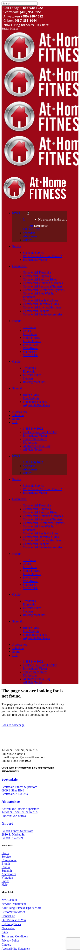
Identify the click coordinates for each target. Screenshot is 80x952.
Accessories (9, 874)
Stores (5, 853)
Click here (42, 25)
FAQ (5, 932)
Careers (6, 944)
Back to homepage (13, 725)
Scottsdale (9, 779)
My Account (9, 899)
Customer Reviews (13, 912)
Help (5, 884)
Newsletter (8, 928)
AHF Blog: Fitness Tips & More (21, 907)
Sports (5, 881)
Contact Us (8, 916)
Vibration (7, 877)
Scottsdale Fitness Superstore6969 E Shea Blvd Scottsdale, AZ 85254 (19, 790)
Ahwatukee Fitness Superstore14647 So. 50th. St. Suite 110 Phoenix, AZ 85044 (20, 812)
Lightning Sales (11, 924)
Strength (7, 870)
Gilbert (7, 823)
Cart (31, 226)
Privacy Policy (10, 940)
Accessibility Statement (16, 948)
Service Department (14, 903)
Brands (6, 863)
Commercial (9, 860)
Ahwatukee (11, 801)
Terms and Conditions (15, 936)
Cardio (6, 867)
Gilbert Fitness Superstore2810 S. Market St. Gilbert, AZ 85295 (17, 834)
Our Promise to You (14, 920)
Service (6, 856)
